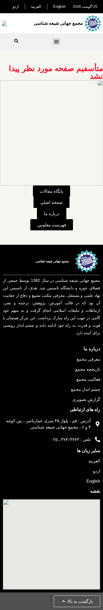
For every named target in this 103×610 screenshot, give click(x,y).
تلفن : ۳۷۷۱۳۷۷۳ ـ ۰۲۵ (71, 439)
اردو (16, 6)
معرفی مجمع (88, 359)
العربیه (36, 6)
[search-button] (16, 41)
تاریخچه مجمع (87, 369)
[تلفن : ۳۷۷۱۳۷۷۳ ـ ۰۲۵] (97, 439)
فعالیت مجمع (88, 379)
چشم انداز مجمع (85, 389)
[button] (56, 41)
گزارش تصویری (86, 399)
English (59, 6)
